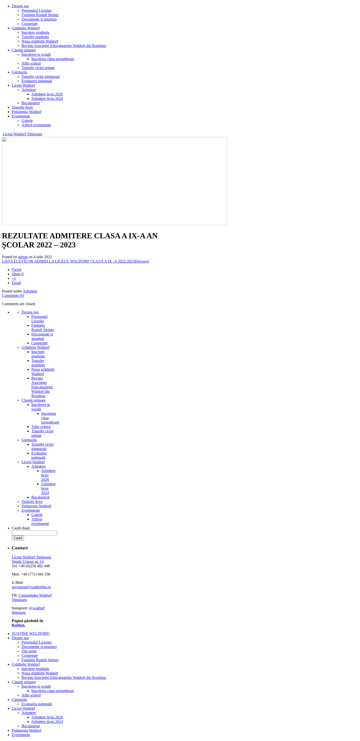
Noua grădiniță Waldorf (40, 41)
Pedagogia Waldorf (26, 112)
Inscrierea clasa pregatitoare (52, 59)
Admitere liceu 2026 (47, 94)
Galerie (27, 120)
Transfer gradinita (35, 37)
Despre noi (20, 6)
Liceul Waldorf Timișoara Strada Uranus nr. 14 (31, 559)
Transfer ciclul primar (38, 68)
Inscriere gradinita (35, 32)
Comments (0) (13, 295)
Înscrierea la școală (36, 54)
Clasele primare (24, 50)
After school (31, 63)
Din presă (29, 651)
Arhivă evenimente (36, 125)
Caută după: (21, 528)
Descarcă (142, 261)
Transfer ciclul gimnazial (41, 76)
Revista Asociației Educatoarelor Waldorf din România (64, 46)
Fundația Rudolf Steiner (40, 15)
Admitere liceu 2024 (47, 98)
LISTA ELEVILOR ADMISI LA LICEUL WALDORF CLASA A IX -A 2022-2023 (68, 261)
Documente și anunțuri (39, 19)
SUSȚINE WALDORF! (31, 633)
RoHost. (18, 625)
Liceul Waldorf (23, 85)
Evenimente (21, 116)
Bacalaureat (31, 103)
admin (23, 257)
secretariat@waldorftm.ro (31, 587)
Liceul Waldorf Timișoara (22, 134)
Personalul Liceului (36, 10)
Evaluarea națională (37, 81)
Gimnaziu (19, 72)
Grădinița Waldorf (26, 28)
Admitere (29, 90)
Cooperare (30, 24)
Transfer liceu (22, 107)
